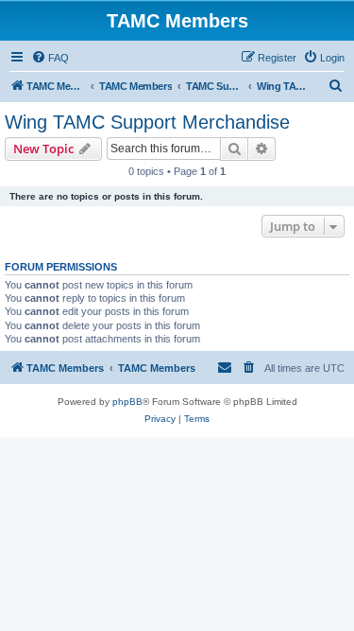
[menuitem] (50, 57)
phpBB (127, 401)
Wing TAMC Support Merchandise (147, 122)
